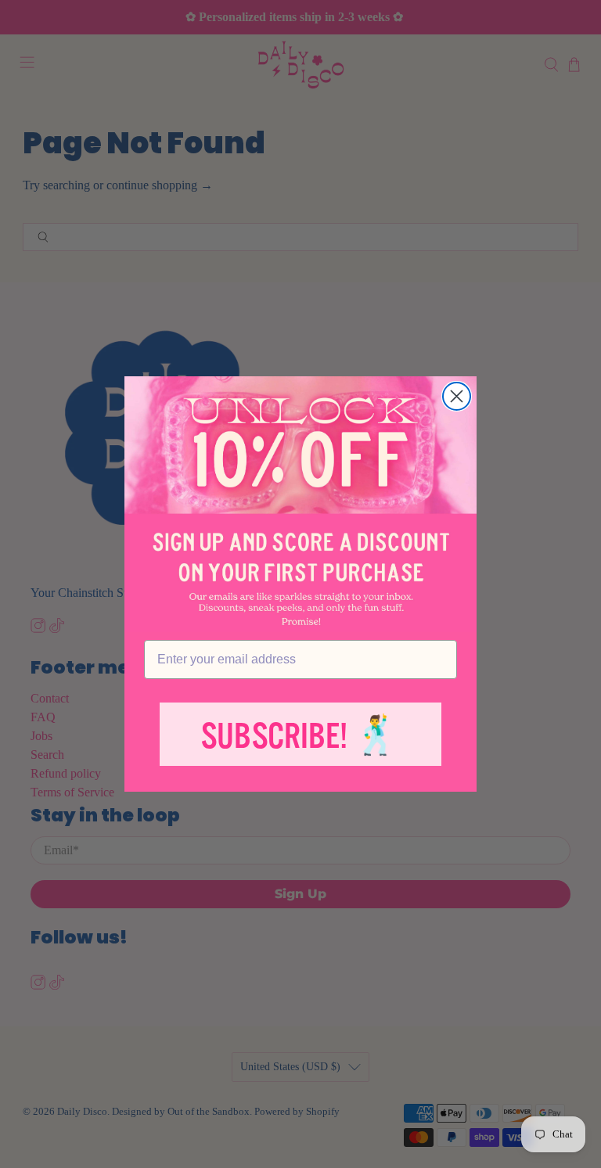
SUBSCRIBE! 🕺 (300, 736)
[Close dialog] (456, 396)
